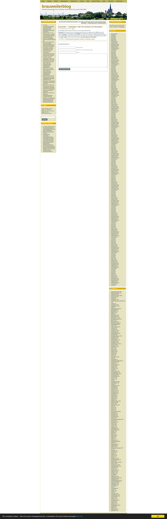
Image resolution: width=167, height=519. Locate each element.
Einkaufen (113, 342)
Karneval (113, 402)
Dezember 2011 (115, 263)
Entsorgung (114, 346)
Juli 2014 (113, 222)
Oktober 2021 (114, 109)
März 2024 (113, 71)
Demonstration (114, 333)
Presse (112, 457)
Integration (113, 395)
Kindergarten (114, 405)
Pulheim (93, 39)
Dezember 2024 (115, 59)
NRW (112, 442)
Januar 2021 (114, 121)
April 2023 (113, 86)
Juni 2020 (113, 130)
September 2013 (115, 235)
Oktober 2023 (114, 78)
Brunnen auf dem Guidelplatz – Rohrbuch (48, 58)
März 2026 (113, 40)
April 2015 (113, 211)
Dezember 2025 (115, 44)
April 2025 (113, 54)
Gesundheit (114, 376)
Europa (113, 349)
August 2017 (114, 174)
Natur (112, 438)
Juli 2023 (113, 82)
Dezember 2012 (115, 247)
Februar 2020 (114, 135)
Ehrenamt (113, 341)
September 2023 (115, 79)
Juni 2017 (113, 177)
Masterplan (113, 429)
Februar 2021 (114, 119)
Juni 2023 (113, 83)
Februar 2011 (114, 276)
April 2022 (113, 101)
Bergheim (113, 311)
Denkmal (113, 334)
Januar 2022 (114, 105)
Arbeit (112, 298)
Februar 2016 (114, 197)
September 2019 (115, 142)
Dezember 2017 (115, 169)
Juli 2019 (113, 144)
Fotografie (113, 362)
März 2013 (113, 243)
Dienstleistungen (115, 336)
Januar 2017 (114, 183)
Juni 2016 (113, 192)
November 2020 (115, 123)
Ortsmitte (113, 450)
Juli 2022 (113, 97)
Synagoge (113, 485)
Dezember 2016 (115, 184)
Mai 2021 (113, 115)
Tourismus (113, 493)
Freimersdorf (114, 364)
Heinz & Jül (114, 390)
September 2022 (115, 95)
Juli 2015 (113, 207)
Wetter (112, 507)
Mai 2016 (113, 194)
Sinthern (113, 471)
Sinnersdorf (114, 470)
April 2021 (113, 117)
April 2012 (113, 257)
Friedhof (113, 367)
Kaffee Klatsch (114, 401)
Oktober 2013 (114, 234)
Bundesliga (114, 321)
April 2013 (113, 242)
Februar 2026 (114, 41)
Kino (112, 406)
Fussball (113, 368)
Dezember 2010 (115, 278)
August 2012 (114, 252)
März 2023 (113, 87)
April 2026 (113, 39)
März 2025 (113, 56)
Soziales (113, 472)
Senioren (113, 467)
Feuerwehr (113, 356)
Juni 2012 (113, 255)
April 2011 (113, 273)
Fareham (113, 352)
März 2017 (113, 181)
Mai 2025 (113, 53)
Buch (112, 320)
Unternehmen (114, 496)
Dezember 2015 (115, 200)
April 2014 (113, 226)
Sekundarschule (115, 466)
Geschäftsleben (115, 373)
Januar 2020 (114, 136)
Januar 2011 (114, 277)
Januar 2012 (114, 261)
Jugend (113, 398)
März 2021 (113, 118)
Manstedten (114, 428)
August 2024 (114, 65)
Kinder (112, 403)
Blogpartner (114, 315)
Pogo (112, 453)
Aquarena (113, 297)
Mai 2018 (113, 162)
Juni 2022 (113, 99)
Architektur (113, 299)
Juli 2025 (113, 50)
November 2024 (115, 61)
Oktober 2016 (114, 187)
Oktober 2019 (114, 140)
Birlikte (112, 313)
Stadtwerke (113, 479)
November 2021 (115, 108)
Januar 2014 (114, 230)
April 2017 (113, 179)
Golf (112, 380)
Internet (113, 397)
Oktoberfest (114, 445)
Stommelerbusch (115, 481)
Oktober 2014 (114, 218)
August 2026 (114, 33)
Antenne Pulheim (115, 295)
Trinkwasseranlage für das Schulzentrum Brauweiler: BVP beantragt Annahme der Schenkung (48, 29)
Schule (112, 463)
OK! (158, 516)
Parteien (113, 451)
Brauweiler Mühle (115, 319)
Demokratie (114, 332)
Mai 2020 (113, 131)
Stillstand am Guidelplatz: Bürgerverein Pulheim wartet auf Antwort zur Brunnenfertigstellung (49, 99)
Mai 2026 (113, 37)
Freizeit (113, 366)
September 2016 (115, 188)
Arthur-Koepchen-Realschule (118, 300)
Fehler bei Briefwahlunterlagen (48, 94)
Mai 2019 (113, 147)
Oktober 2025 (114, 46)
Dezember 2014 (115, 216)
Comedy (113, 328)
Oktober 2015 (114, 203)
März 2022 (113, 102)
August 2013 (114, 237)
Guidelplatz (87, 39)
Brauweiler (76, 39)
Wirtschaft (113, 509)
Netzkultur (113, 440)
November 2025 (115, 45)
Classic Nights (114, 326)
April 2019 (113, 148)
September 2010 (115, 282)
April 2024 (113, 70)
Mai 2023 (113, 84)
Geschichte (113, 375)
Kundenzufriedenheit (116, 419)
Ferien (112, 354)
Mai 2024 (113, 69)
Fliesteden (113, 359)
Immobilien (113, 393)
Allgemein (113, 294)
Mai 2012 (113, 256)
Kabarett (113, 399)
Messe (112, 433)
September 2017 (115, 173)
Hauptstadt (113, 388)
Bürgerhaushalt (114, 324)
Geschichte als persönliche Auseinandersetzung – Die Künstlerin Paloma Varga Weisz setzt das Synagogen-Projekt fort (48, 137)
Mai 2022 (113, 100)
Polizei (112, 455)
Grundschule (114, 381)
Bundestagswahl (115, 323)
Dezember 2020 (115, 122)
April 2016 (113, 195)
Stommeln (113, 483)
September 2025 (115, 48)
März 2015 (113, 212)
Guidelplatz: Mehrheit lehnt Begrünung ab (49, 39)
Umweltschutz (114, 494)
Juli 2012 (113, 253)
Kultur (112, 418)
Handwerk (113, 386)
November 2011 (115, 264)
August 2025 (114, 49)
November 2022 (115, 92)
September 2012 (115, 251)
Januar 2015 (114, 214)
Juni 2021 (113, 114)
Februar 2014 (114, 229)
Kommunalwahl (115, 411)
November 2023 (115, 76)
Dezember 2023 (115, 75)
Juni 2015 (113, 208)
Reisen (113, 461)
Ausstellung (114, 306)
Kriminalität (113, 416)
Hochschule (114, 392)
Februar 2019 (114, 151)
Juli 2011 (113, 269)
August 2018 (114, 158)
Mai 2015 (113, 209)
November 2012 (115, 248)
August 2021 (114, 112)
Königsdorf (113, 414)
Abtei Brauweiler (70, 39)
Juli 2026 (113, 35)
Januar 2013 (114, 246)
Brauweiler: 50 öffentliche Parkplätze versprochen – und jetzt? (49, 82)
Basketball (113, 310)
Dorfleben (82, 39)
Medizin (113, 432)
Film (112, 358)
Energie (113, 345)
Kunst (112, 420)
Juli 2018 (113, 160)
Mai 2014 (113, 225)
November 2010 (115, 280)
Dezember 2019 (115, 138)
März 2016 (113, 196)
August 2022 (114, 96)
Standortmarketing (115, 480)
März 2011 (113, 274)
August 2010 (114, 283)
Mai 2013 (113, 240)
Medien (113, 431)
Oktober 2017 (114, 171)
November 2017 (115, 170)
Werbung (113, 506)
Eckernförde (114, 339)
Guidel (112, 384)
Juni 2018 (113, 161)
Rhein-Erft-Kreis (115, 462)
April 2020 (113, 132)
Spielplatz (113, 474)
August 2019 (114, 143)
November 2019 (115, 139)
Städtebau (113, 476)
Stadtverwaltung (115, 477)
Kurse (112, 423)
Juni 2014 (113, 224)
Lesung (113, 424)
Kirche (112, 407)
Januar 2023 (114, 89)
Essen (112, 347)
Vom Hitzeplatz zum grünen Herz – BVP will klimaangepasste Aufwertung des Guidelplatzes (48, 63)
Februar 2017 (114, 182)
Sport (112, 475)
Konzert (113, 415)
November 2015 (115, 201)
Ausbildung (114, 304)
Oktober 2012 (114, 250)
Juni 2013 (113, 239)
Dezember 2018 (115, 153)
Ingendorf (113, 394)
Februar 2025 (114, 57)
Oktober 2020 (114, 125)
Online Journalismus (116, 448)
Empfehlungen (114, 343)
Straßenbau (114, 484)
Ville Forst (113, 501)
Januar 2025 (114, 58)
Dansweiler (114, 330)
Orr (112, 449)
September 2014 (115, 220)
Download (122, 26)
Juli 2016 (113, 191)
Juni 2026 (113, 36)
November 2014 (115, 217)
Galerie (113, 369)
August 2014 (114, 221)
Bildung (113, 312)
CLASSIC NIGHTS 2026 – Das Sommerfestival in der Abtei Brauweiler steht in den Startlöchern (49, 128)
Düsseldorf (113, 338)
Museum (113, 435)
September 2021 (115, 110)
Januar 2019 (114, 152)
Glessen (113, 379)
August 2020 (114, 127)
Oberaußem (114, 444)
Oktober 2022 (114, 93)
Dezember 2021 (115, 106)
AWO (112, 307)
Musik (112, 436)
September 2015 (115, 204)
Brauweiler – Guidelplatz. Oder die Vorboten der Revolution (80, 27)
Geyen (112, 377)
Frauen (113, 363)
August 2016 (114, 190)
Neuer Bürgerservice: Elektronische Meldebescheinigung (48, 143)
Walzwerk (113, 504)
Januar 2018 (114, 168)
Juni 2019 (113, 145)
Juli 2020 (113, 128)
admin (73, 28)
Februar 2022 (114, 104)
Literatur (113, 427)
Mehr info (79, 516)
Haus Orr (113, 389)
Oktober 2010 (114, 281)
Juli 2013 (113, 238)
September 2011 (115, 266)
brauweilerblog (56, 6)
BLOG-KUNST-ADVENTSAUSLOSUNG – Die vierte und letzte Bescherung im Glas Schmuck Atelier (82, 21)
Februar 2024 (114, 73)
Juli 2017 (113, 175)
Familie (113, 351)
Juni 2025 (113, 52)
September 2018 (115, 157)
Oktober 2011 (114, 265)
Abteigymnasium (115, 293)
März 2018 (113, 165)
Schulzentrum (114, 464)
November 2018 (115, 155)
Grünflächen (114, 382)
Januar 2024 (114, 74)
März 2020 (113, 134)
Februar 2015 (114, 213)
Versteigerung (114, 500)
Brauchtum (113, 316)
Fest (112, 355)
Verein (112, 497)
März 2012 (113, 259)
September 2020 (115, 126)
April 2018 (113, 164)
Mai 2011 (113, 272)
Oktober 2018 (114, 156)
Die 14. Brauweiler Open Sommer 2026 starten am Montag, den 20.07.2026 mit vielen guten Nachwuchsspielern (49, 148)
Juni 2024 (113, 67)
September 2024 (115, 63)
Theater (113, 490)
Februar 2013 (114, 244)
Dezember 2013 (115, 231)
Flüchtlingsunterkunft (116, 360)
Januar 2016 (114, 199)
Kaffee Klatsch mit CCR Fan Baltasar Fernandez (48, 78)
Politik (112, 454)
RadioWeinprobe (115, 459)
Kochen (113, 408)
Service (113, 468)
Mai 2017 (113, 178)
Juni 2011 (113, 270)
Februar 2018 (114, 166)
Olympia (113, 446)
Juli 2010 (113, 285)
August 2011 (114, 268)
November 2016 (115, 186)
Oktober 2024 (114, 62)
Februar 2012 (114, 260)
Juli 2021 (113, 113)
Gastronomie (114, 371)
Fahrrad (113, 350)
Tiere (112, 492)
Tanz (112, 487)
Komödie (113, 412)
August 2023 (114, 80)
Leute (112, 425)
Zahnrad (113, 510)
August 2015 (114, 205)
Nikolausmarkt (114, 441)
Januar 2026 (114, 43)
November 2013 (115, 233)
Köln (112, 410)
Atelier (112, 303)
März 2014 (113, 227)
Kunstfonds (113, 421)
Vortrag (113, 502)
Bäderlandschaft (115, 308)
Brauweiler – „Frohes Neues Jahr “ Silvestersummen (93, 23)
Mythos (113, 437)
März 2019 (113, 149)
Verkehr (113, 498)
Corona (113, 329)
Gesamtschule (114, 372)
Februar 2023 (114, 88)
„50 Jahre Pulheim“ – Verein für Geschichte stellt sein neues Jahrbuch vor (49, 34)
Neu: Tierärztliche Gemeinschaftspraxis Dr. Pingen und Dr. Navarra (49, 45)
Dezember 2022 (115, 91)
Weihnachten (114, 505)
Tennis (112, 489)
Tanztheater (114, 488)
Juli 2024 (113, 66)
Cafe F (112, 325)
